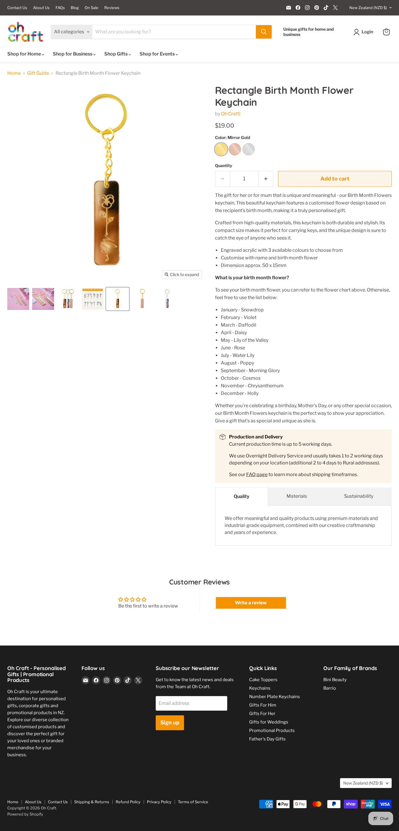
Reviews (111, 8)
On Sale (91, 8)
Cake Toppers (263, 679)
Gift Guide (38, 73)
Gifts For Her (262, 713)
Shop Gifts (116, 54)
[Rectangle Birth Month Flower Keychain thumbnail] (18, 298)
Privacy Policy (159, 801)
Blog (75, 8)
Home (14, 73)
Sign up (169, 722)
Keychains (259, 688)
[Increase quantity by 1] (266, 179)
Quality (241, 496)
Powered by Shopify (25, 814)
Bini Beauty (335, 679)
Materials (297, 496)
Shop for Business (73, 54)
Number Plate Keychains (274, 696)
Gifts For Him (262, 705)
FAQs (60, 8)
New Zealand (368, 7)
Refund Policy (128, 801)
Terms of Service (193, 801)
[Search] (264, 32)
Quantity (223, 165)
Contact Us (17, 8)
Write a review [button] (251, 603)
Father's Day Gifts (267, 739)
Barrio (329, 688)
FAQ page (257, 474)
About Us (41, 8)
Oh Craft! (230, 114)
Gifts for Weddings (268, 722)
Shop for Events (158, 54)
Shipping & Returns (91, 801)
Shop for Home (24, 54)
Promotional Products (272, 730)
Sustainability (358, 496)
